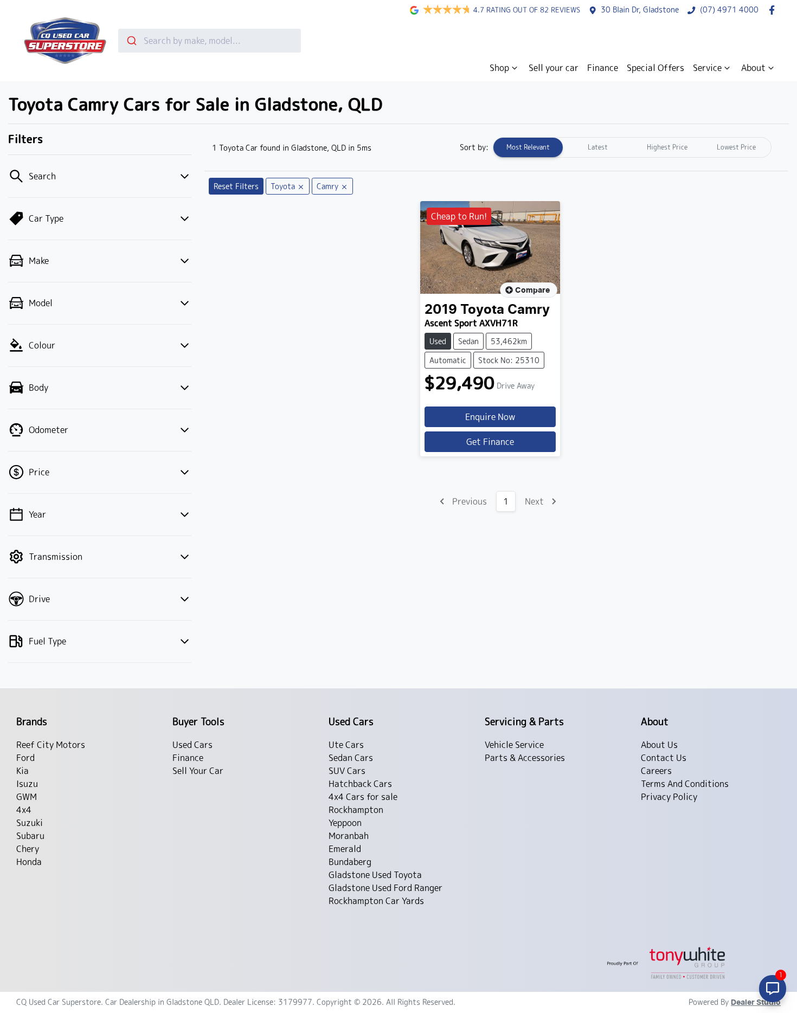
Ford (25, 758)
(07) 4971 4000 (729, 9)
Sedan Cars (351, 758)
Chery (27, 849)
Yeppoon (345, 823)
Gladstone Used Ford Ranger (385, 888)
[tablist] (632, 147)
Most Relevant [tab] (528, 147)
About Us (659, 745)
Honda (29, 862)
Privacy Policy (669, 797)
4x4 (23, 810)
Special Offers (655, 68)
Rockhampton (356, 810)
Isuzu (27, 784)
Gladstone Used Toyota (375, 875)
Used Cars (192, 745)
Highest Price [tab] (667, 147)
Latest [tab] (598, 147)
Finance (602, 68)
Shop (499, 68)
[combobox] (209, 41)
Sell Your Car (197, 771)
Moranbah (349, 836)
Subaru (30, 836)
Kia (22, 771)
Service (707, 68)
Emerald (345, 849)
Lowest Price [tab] (736, 147)
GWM (26, 797)
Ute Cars (346, 745)
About (753, 68)
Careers (656, 771)
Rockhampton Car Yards (376, 901)
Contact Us (663, 758)
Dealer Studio (756, 1002)
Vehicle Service (514, 745)
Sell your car (554, 68)
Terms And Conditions (685, 784)
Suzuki (29, 823)
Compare (532, 290)
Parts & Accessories (525, 758)
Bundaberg (350, 862)
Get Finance (490, 442)
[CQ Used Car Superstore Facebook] (774, 10)
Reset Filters (236, 186)
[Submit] (131, 41)
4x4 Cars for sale (363, 797)
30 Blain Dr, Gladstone (640, 9)
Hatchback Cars (360, 784)
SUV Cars (347, 771)
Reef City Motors (50, 745)
